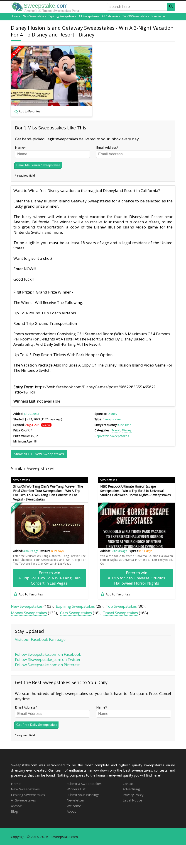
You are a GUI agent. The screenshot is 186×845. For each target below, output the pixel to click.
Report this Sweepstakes (112, 436)
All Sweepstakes (89, 16)
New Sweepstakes (34, 16)
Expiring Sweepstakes (62, 16)
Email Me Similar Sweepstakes (38, 165)
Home (16, 16)
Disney (112, 414)
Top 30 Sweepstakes (135, 16)
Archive (16, 806)
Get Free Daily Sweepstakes (36, 724)
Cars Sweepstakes (76, 612)
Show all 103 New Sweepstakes (39, 454)
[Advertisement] (137, 81)
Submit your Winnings (83, 794)
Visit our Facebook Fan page (40, 639)
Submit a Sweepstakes (84, 783)
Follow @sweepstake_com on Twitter (48, 659)
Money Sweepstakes (29, 612)
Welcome (74, 806)
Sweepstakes (112, 419)
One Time (124, 425)
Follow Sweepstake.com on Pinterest (47, 664)
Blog (14, 811)
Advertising (131, 789)
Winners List (76, 789)
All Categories (111, 16)
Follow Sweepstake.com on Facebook (48, 654)
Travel (116, 430)
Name (19, 147)
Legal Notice (132, 800)
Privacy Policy (133, 794)
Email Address (106, 147)
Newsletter (158, 16)
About (71, 811)
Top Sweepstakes (121, 606)
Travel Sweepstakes (120, 612)
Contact (129, 783)
